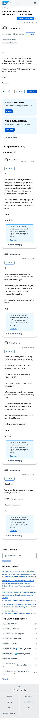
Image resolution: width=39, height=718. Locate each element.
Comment (32, 91)
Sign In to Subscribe (25, 18)
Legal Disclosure (29, 702)
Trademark (9, 707)
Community (14, 3)
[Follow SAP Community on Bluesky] (17, 690)
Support (29, 707)
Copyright (10, 702)
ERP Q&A (6, 8)
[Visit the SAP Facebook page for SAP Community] (14, 690)
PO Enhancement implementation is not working (19, 604)
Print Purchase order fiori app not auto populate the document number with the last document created (19, 595)
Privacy (9, 696)
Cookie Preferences (9, 713)
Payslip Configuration (9, 611)
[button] (26, 34)
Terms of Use (29, 696)
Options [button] (35, 18)
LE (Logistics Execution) (9, 43)
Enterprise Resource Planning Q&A (16, 576)
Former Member (14, 29)
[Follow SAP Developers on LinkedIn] (25, 690)
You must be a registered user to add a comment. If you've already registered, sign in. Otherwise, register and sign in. (19, 231)
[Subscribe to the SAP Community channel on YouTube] (21, 690)
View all (5, 679)
